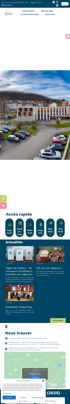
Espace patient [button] (28, 11)
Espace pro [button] (49, 14)
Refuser (23, 397)
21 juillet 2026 (39, 263)
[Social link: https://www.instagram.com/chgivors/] (57, 2)
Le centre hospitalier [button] (29, 14)
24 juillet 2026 (9, 263)
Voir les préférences (37, 397)
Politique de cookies (22, 401)
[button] (68, 36)
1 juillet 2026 (9, 302)
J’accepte (35, 377)
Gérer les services (7, 393)
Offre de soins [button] (47, 11)
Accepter (9, 397)
